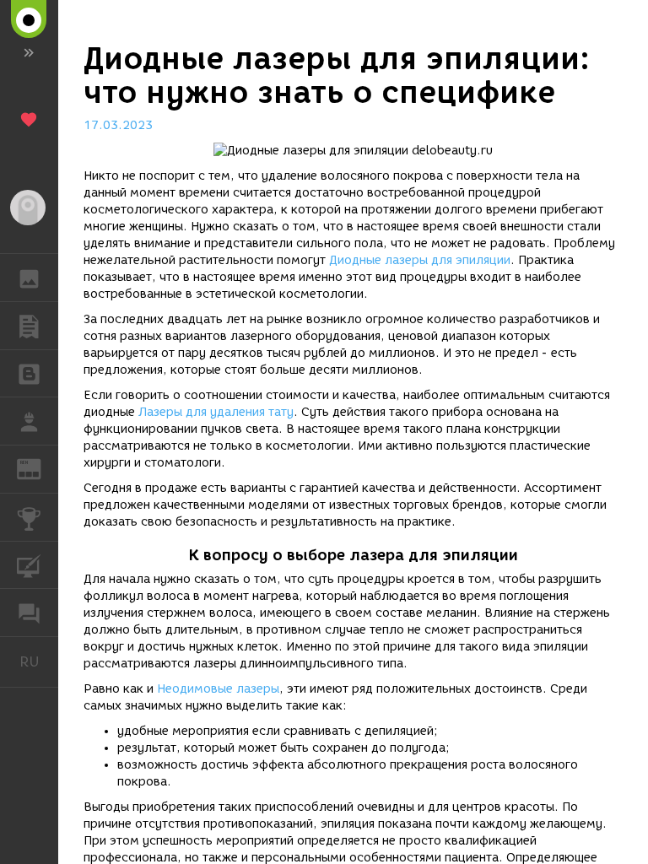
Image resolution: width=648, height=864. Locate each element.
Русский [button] (38, 661)
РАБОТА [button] (29, 421)
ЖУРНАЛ (39, 468)
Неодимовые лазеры (218, 689)
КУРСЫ (29, 565)
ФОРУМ (29, 612)
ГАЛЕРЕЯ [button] (29, 277)
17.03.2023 (118, 125)
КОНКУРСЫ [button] (29, 517)
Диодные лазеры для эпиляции (419, 260)
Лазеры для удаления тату (216, 412)
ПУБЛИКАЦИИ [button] (29, 325)
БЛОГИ (29, 373)
